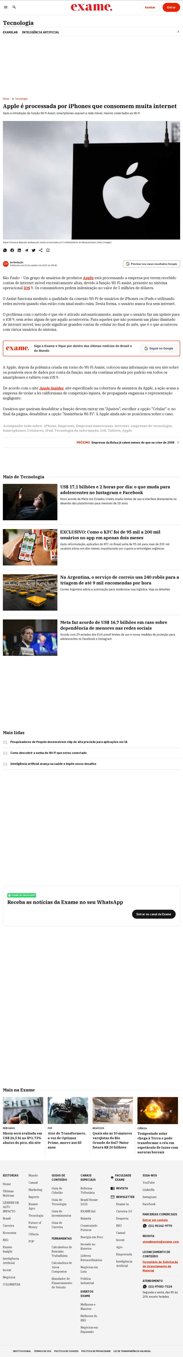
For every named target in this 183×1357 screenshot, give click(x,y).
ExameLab (10, 32)
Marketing (35, 1190)
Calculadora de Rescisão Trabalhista (62, 1251)
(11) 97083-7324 (160, 1286)
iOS (103, 430)
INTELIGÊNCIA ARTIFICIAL (40, 32)
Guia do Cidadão (57, 1190)
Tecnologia (18, 23)
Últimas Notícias (8, 1193)
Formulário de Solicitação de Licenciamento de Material (160, 1266)
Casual (33, 1182)
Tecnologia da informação (77, 430)
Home (6, 98)
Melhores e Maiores (88, 1307)
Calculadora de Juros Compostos (62, 1267)
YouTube (149, 1182)
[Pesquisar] (14, 7)
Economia (9, 1233)
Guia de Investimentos (61, 1213)
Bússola (86, 1218)
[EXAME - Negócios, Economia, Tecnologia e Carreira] (91, 7)
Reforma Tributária (88, 1190)
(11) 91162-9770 (160, 1226)
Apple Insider (51, 388)
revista (122, 1188)
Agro (119, 1247)
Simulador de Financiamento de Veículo (62, 1283)
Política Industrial (87, 1281)
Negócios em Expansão (89, 1330)
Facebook (149, 1204)
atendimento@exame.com (161, 1242)
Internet (122, 426)
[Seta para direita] (173, 31)
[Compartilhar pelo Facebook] (12, 250)
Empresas (66, 426)
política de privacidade (96, 1351)
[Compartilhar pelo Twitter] (33, 250)
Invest (7, 1270)
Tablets (114, 430)
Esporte (34, 1197)
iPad (49, 430)
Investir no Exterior (88, 1246)
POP (31, 1241)
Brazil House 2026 (89, 1202)
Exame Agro (33, 1206)
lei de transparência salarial (132, 1351)
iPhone (50, 426)
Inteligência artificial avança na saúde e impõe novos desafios (53, 764)
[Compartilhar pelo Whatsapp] (5, 250)
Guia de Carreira (57, 1225)
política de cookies (66, 1351)
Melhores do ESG (89, 1318)
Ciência (34, 1234)
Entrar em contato (155, 1220)
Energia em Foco (92, 1237)
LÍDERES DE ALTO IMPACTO (11, 1207)
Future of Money (35, 1225)
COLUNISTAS (11, 1284)
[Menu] (6, 7)
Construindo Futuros (89, 1228)
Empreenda (124, 1254)
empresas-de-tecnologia (151, 426)
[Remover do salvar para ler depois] (48, 250)
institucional (22, 1351)
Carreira (8, 1225)
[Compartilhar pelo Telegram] (26, 250)
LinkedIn (149, 1190)
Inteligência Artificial (11, 1261)
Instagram (150, 1197)
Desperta (122, 1218)
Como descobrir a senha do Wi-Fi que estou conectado (48, 753)
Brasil (7, 1218)
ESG (5, 1240)
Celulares (35, 430)
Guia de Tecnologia (59, 1202)
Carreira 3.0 (124, 1211)
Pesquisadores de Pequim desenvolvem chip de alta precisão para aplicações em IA (68, 742)
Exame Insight (7, 1249)
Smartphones (14, 430)
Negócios (9, 1277)
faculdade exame (123, 1177)
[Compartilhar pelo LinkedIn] (19, 250)
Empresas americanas (94, 426)
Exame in (122, 1204)
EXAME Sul (88, 1211)
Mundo (33, 1175)
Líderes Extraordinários (91, 1258)
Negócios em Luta (89, 1269)
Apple (127, 430)
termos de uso (42, 1351)
